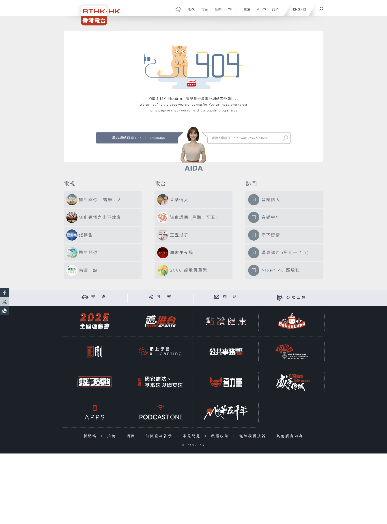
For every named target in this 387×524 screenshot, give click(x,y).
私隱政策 (221, 436)
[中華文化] (94, 381)
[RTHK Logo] (97, 13)
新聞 (216, 12)
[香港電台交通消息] (85, 297)
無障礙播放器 (253, 436)
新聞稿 (91, 436)
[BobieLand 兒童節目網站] (292, 321)
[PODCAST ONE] (160, 412)
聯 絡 (230, 297)
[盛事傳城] (292, 381)
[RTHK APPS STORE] (94, 412)
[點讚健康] (226, 321)
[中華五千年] (226, 412)
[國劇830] (94, 351)
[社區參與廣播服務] (292, 351)
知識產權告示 (160, 436)
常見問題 (193, 436)
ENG (296, 9)
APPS (260, 12)
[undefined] (178, 9)
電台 (203, 12)
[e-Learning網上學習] (160, 351)
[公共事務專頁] (226, 351)
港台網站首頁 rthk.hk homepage (138, 138)
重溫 (245, 12)
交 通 (99, 297)
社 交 (164, 297)
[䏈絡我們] (217, 297)
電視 (190, 12)
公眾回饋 (296, 297)
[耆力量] (226, 381)
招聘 (112, 436)
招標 (132, 436)
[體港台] (160, 321)
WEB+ (231, 12)
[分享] (151, 297)
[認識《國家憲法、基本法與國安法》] (160, 381)
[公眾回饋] (280, 297)
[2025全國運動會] (94, 321)
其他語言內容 (290, 436)
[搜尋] (321, 8)
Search (285, 138)
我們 (274, 12)
